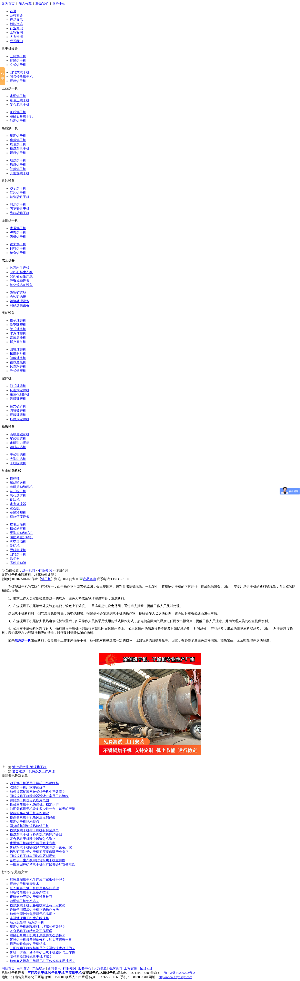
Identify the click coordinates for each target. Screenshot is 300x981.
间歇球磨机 (18, 358)
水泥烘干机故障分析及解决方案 (33, 843)
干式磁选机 (18, 454)
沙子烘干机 (18, 188)
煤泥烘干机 (18, 135)
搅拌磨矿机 (18, 342)
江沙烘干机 (18, 192)
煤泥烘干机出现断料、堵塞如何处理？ (37, 926)
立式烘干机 (18, 64)
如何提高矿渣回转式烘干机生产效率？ (37, 791)
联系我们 (42, 3)
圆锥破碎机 (18, 410)
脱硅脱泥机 (18, 550)
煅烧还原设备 (19, 517)
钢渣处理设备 (19, 301)
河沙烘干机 (18, 204)
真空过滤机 (18, 541)
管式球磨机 (18, 329)
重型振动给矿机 (21, 533)
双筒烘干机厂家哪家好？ (28, 787)
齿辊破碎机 (18, 398)
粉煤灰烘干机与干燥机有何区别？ (34, 830)
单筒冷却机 (18, 512)
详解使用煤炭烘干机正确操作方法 (34, 909)
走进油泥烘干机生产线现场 (29, 918)
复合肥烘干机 (19, 104)
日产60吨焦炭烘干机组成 (28, 944)
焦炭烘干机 (18, 140)
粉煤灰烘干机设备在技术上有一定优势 (37, 905)
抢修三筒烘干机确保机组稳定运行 (34, 804)
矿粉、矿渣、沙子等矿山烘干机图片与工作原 (42, 952)
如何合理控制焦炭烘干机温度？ (33, 914)
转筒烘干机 (18, 60)
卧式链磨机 (18, 371)
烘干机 (46, 579)
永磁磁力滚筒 (19, 443)
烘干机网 (28, 570)
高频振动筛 (18, 563)
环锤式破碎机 (19, 419)
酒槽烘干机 (18, 236)
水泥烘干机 (18, 96)
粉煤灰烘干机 (19, 148)
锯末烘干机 (18, 244)
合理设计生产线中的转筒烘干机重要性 (37, 860)
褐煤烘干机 (18, 153)
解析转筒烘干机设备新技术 (29, 892)
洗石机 (15, 508)
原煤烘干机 (18, 164)
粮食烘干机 (18, 252)
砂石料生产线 (19, 268)
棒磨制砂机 (18, 353)
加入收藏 (25, 3)
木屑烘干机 (18, 228)
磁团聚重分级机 (21, 537)
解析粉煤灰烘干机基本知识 (29, 813)
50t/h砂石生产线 (21, 276)
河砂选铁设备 (19, 305)
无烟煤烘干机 (19, 173)
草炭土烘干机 (19, 100)
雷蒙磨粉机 (18, 337)
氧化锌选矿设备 (21, 285)
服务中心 (59, 3)
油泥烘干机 (18, 120)
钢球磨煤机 (18, 362)
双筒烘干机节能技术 (24, 884)
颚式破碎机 (18, 386)
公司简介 (16, 15)
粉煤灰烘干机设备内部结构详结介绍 (36, 834)
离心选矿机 (18, 495)
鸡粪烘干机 (18, 232)
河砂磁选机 (18, 447)
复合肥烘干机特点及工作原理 (33, 771)
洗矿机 (15, 545)
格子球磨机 (18, 320)
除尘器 (15, 558)
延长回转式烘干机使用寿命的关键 (34, 888)
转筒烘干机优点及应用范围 (29, 800)
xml (149, 968)
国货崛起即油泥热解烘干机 (29, 826)
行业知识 (16, 28)
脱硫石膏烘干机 (21, 116)
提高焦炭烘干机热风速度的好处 (33, 817)
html (143, 968)
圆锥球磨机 (18, 349)
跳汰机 (15, 499)
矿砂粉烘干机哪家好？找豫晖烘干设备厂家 (41, 847)
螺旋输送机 (18, 482)
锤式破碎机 (18, 406)
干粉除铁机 (18, 463)
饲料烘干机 (18, 248)
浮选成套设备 (19, 280)
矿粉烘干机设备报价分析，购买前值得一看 (41, 939)
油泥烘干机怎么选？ (24, 901)
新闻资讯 (16, 24)
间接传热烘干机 (21, 76)
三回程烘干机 (37, 972)
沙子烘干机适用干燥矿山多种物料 (34, 783)
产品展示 (16, 19)
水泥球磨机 (18, 333)
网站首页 (8, 968)
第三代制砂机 (19, 394)
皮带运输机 (18, 524)
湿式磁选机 (18, 438)
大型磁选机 (18, 459)
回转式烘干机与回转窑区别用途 (33, 856)
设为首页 (8, 3)
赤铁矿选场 (18, 297)
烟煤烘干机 (18, 160)
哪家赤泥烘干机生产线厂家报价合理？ (37, 879)
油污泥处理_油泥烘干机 (29, 767)
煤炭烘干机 (18, 144)
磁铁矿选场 (18, 292)
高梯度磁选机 (19, 434)
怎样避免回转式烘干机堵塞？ (31, 956)
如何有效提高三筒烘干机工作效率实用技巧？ (42, 961)
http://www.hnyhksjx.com (175, 977)
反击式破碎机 (19, 390)
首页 (13, 11)
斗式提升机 (18, 491)
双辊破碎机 (18, 415)
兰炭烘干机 (18, 169)
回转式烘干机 (19, 72)
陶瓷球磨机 (18, 324)
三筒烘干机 (18, 56)
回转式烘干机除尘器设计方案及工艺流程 (39, 796)
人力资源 (16, 37)
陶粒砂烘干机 (19, 213)
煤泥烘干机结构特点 (24, 821)
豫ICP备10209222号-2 (179, 972)
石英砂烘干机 (19, 208)
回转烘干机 (18, 554)
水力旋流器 (18, 504)
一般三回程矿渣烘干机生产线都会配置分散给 (42, 864)
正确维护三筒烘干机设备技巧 (31, 896)
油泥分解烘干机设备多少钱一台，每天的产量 (42, 809)
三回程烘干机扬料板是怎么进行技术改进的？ (42, 948)
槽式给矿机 (18, 528)
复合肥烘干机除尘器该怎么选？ (33, 839)
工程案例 (16, 32)
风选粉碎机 (18, 366)
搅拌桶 (15, 478)
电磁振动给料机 (21, 487)
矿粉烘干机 (18, 112)
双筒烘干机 (18, 81)
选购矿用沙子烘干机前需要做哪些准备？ (39, 851)
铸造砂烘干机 (19, 197)
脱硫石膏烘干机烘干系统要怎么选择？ (37, 935)
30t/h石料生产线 (21, 272)
